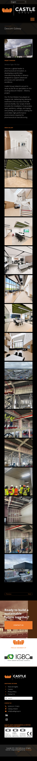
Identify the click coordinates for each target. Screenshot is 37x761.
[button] (5, 657)
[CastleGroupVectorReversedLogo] (18, 6)
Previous (8, 594)
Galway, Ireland (13, 709)
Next (29, 594)
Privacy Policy (12, 692)
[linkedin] (6, 715)
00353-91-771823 (13, 706)
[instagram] (6, 719)
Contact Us (11, 694)
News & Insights (13, 687)
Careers (10, 689)
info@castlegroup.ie (14, 711)
